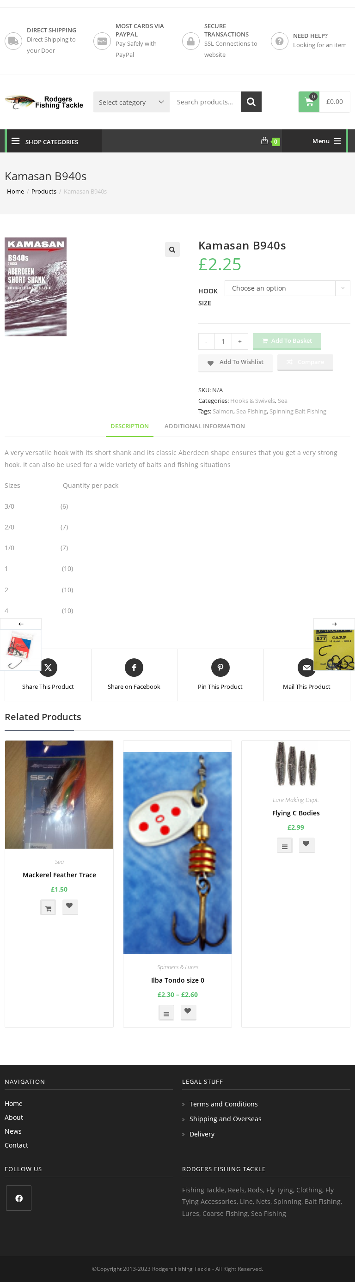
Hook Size (208, 296)
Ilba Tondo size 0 (177, 980)
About (14, 1117)
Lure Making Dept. (296, 800)
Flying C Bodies (296, 812)
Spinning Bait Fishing (297, 411)
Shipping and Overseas (226, 1118)
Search (251, 101)
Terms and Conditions (224, 1104)
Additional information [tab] (205, 426)
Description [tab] (129, 426)
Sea (283, 400)
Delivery (202, 1134)
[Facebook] (18, 1198)
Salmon (223, 411)
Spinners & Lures (177, 967)
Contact (16, 1145)
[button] (172, 249)
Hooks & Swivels (252, 400)
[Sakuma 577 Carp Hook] (334, 650)
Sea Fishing (251, 411)
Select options (166, 1013)
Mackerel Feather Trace (59, 874)
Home (14, 1103)
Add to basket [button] (48, 907)
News (13, 1131)
